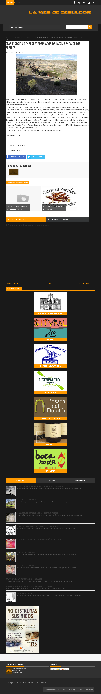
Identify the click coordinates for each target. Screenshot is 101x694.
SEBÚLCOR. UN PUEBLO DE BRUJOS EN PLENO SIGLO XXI (39, 487)
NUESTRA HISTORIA (24, 593)
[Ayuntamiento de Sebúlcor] (50, 314)
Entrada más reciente (13, 283)
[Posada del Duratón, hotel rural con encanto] (50, 420)
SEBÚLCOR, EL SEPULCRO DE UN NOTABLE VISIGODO (38, 513)
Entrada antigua (83, 283)
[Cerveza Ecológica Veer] (50, 446)
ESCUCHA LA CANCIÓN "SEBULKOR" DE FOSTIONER (37, 526)
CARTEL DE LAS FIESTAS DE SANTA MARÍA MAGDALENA (38, 539)
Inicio (49, 283)
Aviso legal (72, 690)
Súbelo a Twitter (38, 156)
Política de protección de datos (55, 690)
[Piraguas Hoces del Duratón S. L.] (50, 367)
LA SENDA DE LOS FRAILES (16, 52)
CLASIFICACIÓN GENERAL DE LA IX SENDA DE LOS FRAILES (30, 586)
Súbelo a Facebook (18, 156)
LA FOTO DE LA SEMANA (26, 500)
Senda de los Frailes (86, 690)
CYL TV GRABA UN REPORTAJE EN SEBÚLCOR (24, 579)
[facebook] (74, 2)
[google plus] (93, 2)
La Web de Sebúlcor (26, 683)
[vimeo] (88, 2)
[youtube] (78, 2)
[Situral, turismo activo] (50, 341)
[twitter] (83, 2)
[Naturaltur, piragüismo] (50, 393)
